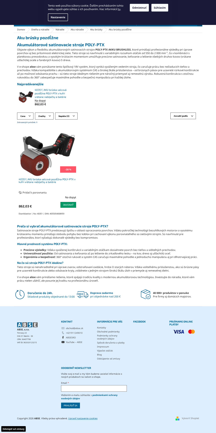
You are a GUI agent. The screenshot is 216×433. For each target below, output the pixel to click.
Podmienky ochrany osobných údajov (107, 337)
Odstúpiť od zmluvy (13, 428)
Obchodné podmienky (108, 331)
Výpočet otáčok (105, 350)
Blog (99, 354)
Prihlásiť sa (70, 405)
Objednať (68, 204)
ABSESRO (71, 337)
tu (119, 9)
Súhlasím (160, 7)
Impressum (103, 346)
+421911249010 (74, 332)
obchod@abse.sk (74, 328)
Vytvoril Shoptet (190, 418)
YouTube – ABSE (74, 342)
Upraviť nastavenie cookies (83, 418)
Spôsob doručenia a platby (111, 342)
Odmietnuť (139, 7)
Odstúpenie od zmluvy (108, 358)
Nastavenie (58, 17)
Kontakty (101, 327)
